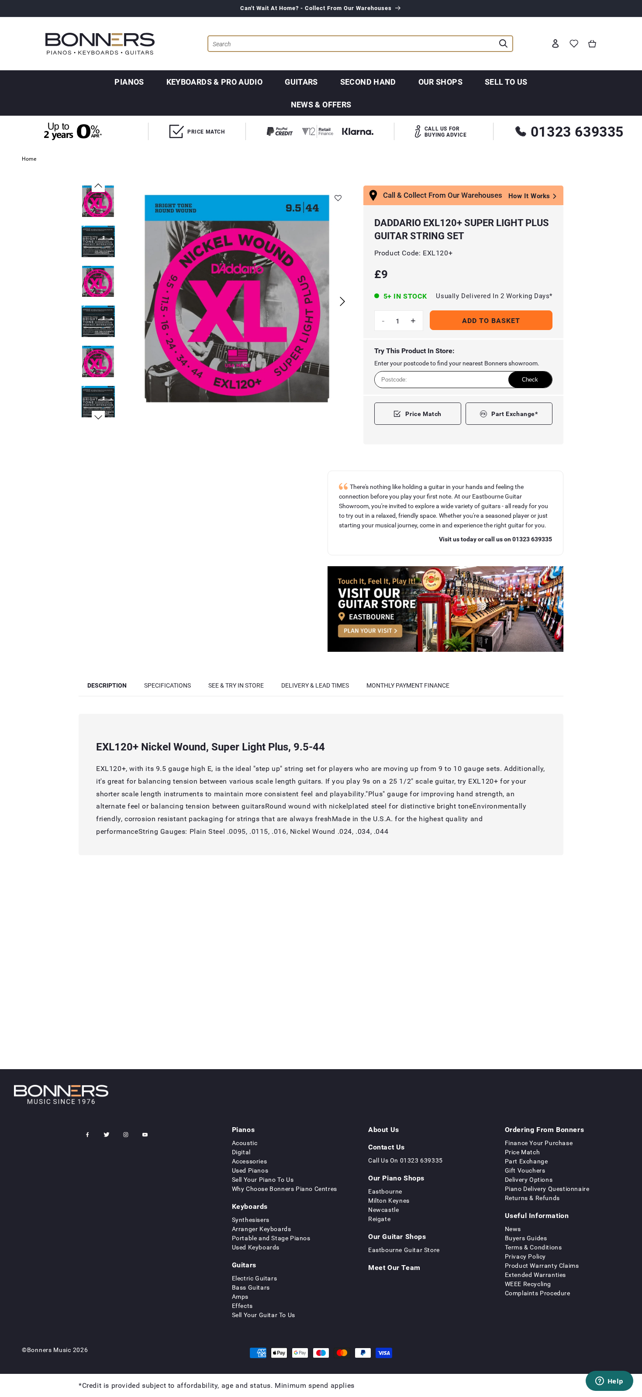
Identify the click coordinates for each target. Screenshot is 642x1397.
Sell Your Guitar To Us (263, 1315)
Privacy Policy (525, 1256)
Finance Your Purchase (539, 1143)
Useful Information (537, 1215)
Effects (242, 1305)
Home (29, 158)
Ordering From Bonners (544, 1129)
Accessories (249, 1161)
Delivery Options (529, 1179)
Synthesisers (250, 1219)
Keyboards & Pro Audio (214, 81)
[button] (592, 43)
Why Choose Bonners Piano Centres (284, 1188)
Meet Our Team (394, 1267)
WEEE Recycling (528, 1284)
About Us (383, 1129)
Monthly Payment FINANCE (407, 685)
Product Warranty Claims (542, 1265)
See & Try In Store (236, 685)
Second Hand (368, 81)
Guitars (301, 81)
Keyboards (250, 1206)
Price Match (423, 413)
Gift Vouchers (525, 1170)
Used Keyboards (256, 1247)
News (513, 1229)
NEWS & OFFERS (321, 104)
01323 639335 (577, 131)
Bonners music (49, 1349)
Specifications (167, 685)
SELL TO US (506, 81)
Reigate (379, 1219)
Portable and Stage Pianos (271, 1238)
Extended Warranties (535, 1274)
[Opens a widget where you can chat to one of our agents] (609, 1382)
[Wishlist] (574, 43)
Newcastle (383, 1209)
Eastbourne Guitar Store (404, 1250)
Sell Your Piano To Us (263, 1179)
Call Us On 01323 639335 (405, 1160)
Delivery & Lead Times (315, 685)
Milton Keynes (389, 1200)
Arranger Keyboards (261, 1229)
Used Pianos (250, 1170)
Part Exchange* (514, 413)
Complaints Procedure (537, 1293)
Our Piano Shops (396, 1177)
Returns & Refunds (532, 1198)
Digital (241, 1152)
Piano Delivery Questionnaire (547, 1188)
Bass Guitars (251, 1287)
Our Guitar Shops (397, 1236)
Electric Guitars (254, 1278)
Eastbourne (385, 1191)
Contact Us (386, 1146)
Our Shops (440, 81)
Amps (240, 1296)
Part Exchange (526, 1161)
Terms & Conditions (533, 1247)
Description (107, 685)
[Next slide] (342, 301)
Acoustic (245, 1143)
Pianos (129, 81)
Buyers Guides (526, 1238)
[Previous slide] (98, 185)
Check (530, 379)
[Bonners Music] (445, 610)
